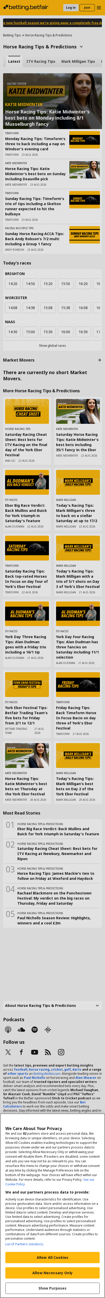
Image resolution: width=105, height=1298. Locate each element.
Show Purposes (52, 1288)
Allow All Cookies (52, 1257)
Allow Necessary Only (52, 1272)
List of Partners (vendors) (24, 1244)
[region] (52, 1205)
